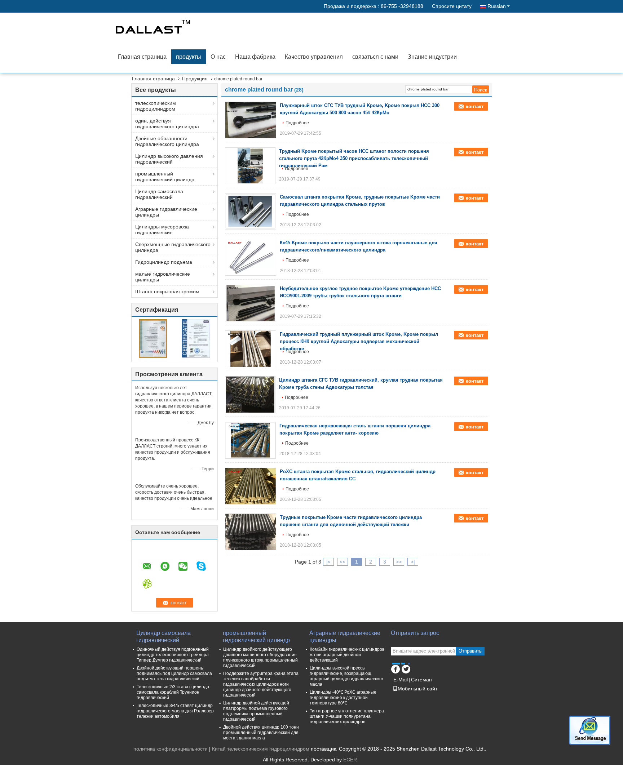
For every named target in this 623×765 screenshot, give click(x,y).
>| (413, 562)
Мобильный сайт (417, 688)
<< (342, 562)
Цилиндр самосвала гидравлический (159, 194)
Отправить (470, 651)
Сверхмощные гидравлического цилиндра (173, 247)
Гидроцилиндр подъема (163, 262)
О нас (218, 57)
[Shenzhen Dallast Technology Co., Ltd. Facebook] (395, 668)
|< (328, 562)
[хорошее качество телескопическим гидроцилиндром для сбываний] (153, 338)
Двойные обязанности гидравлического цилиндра (167, 141)
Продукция (195, 78)
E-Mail (400, 679)
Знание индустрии (432, 57)
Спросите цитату (452, 6)
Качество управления (314, 57)
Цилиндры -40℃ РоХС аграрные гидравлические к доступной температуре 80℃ (343, 698)
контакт (474, 106)
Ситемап (421, 679)
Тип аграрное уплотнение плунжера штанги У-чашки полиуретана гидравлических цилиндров (347, 716)
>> (399, 562)
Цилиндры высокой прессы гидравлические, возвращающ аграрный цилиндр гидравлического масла (346, 676)
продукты (188, 57)
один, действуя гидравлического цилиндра (167, 123)
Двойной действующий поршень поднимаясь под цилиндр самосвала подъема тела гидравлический (174, 673)
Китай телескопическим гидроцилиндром (260, 749)
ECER (350, 759)
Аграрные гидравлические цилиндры (166, 212)
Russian (496, 6)
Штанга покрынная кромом (167, 291)
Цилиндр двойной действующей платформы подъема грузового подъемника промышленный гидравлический (256, 711)
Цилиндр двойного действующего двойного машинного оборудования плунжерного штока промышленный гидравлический (260, 657)
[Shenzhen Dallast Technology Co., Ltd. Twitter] (405, 668)
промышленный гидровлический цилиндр (164, 176)
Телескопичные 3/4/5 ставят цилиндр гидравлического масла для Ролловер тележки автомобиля (175, 711)
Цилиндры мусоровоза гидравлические (162, 229)
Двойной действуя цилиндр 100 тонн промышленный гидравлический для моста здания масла (261, 732)
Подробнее (297, 122)
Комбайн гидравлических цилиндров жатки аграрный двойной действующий (347, 655)
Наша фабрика (255, 57)
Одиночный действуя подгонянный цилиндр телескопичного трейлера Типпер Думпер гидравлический (173, 655)
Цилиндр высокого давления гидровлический (169, 159)
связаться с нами (375, 57)
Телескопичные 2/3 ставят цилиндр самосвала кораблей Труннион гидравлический (173, 692)
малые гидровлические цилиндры (162, 277)
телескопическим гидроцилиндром (155, 106)
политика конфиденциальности (170, 749)
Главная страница (142, 57)
